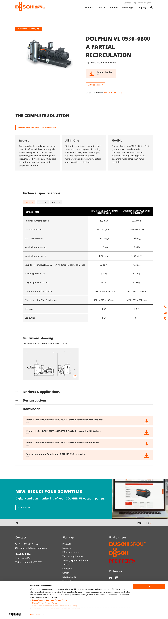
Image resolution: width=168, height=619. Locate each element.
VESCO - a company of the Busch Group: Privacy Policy (56, 608)
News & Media (69, 576)
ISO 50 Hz (29, 202)
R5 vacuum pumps (71, 552)
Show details (35, 614)
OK (149, 586)
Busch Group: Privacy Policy (44, 603)
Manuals (66, 548)
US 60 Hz (56, 202)
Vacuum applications (72, 556)
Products (66, 543)
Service (65, 564)
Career (65, 572)
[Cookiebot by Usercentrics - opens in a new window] (15, 614)
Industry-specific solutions (75, 560)
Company (67, 568)
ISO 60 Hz (42, 202)
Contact (127, 3)
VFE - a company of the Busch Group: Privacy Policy (54, 606)
